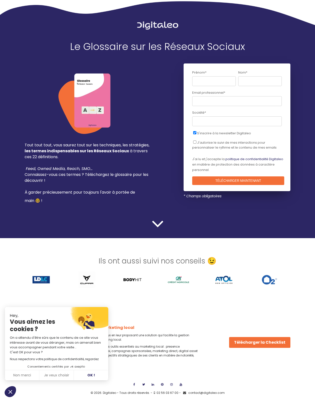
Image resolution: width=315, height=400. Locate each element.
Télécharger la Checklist (259, 342)
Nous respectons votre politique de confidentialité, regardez (54, 359)
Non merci (22, 375)
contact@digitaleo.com (206, 393)
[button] (10, 392)
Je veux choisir (56, 375)
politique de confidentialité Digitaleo (254, 159)
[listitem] (89, 168)
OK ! (91, 375)
